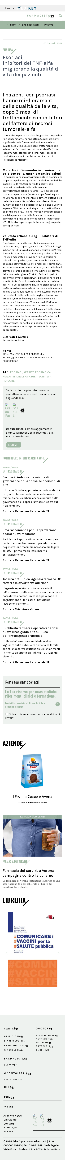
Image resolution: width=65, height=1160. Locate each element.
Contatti (8, 1123)
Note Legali (10, 1127)
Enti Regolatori (30, 24)
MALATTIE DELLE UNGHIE (19, 376)
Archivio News (12, 1115)
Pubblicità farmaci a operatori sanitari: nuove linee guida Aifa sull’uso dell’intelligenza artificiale (31, 632)
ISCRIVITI (13, 444)
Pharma (48, 24)
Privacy (8, 1131)
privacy (9, 717)
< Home (11, 24)
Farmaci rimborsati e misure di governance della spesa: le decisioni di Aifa (31, 481)
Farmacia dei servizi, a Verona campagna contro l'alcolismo (28, 873)
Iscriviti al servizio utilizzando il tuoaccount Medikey (25, 704)
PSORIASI (16, 372)
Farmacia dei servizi (32, 816)
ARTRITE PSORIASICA (37, 372)
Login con (11, 8)
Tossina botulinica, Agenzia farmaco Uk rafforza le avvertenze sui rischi (32, 581)
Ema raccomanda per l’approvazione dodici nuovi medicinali (30, 532)
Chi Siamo (9, 1119)
